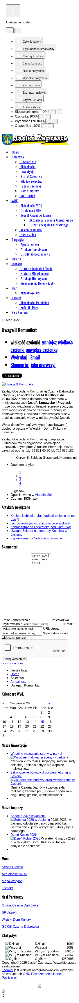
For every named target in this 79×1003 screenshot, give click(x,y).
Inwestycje (27, 171)
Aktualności (28, 166)
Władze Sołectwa (32, 181)
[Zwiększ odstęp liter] (51, 125)
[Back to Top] (2, 981)
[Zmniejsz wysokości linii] (48, 121)
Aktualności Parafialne (35, 302)
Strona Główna (12, 867)
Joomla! (7, 970)
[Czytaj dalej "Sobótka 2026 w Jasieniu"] (31, 819)
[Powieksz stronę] (59, 112)
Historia (17, 263)
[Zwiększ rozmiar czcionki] (48, 116)
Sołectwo (18, 156)
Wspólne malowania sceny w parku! (36, 753)
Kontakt (7, 888)
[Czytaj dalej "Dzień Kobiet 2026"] (26, 838)
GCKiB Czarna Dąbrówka (20, 926)
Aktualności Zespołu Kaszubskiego (51, 220)
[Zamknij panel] (17, 30)
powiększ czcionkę (41, 349)
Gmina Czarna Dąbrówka (20, 905)
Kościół (16, 297)
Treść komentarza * (16, 620)
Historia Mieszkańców (35, 273)
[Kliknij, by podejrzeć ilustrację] (18, 384)
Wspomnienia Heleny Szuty (38, 283)
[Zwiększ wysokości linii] (55, 121)
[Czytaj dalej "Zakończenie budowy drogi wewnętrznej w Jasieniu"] (44, 783)
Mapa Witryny (12, 881)
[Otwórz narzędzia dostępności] (13, 10)
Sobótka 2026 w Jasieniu (28, 816)
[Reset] (10, 30)
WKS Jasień (28, 195)
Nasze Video (28, 234)
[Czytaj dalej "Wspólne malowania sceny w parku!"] (38, 757)
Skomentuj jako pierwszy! (33, 364)
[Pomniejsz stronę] (53, 112)
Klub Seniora (20, 312)
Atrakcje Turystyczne (34, 249)
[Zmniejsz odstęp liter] (44, 125)
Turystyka (18, 239)
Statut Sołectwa (31, 176)
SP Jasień (9, 912)
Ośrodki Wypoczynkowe (35, 254)
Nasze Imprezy (30, 190)
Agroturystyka (30, 244)
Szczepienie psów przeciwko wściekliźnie (40, 523)
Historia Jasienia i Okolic (36, 268)
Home (15, 152)
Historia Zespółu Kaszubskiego (48, 224)
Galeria (16, 258)
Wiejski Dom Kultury (16, 919)
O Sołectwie (28, 161)
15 (42, 722)
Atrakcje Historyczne (34, 278)
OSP (14, 288)
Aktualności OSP (31, 292)
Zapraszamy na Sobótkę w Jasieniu (36, 538)
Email (35, 357)
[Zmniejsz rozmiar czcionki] (41, 116)
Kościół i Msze (29, 307)
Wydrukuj (20, 357)
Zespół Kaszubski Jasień (36, 215)
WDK (15, 200)
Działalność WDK (31, 210)
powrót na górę (12, 663)
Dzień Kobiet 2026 (24, 834)
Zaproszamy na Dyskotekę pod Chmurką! (41, 527)
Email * (69, 624)
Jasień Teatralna (31, 229)
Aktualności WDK (31, 205)
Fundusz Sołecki (31, 186)
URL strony (51, 628)
